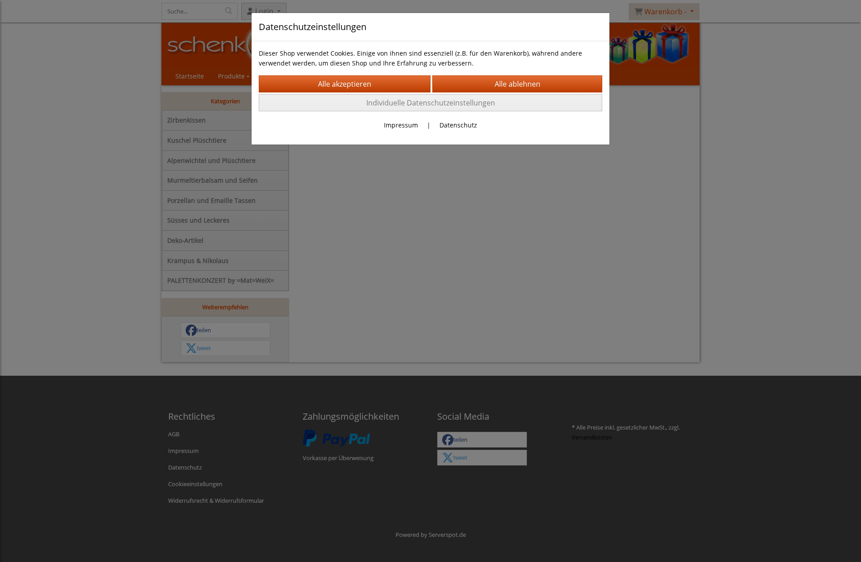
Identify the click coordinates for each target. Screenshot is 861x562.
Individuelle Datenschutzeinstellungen (430, 103)
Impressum (401, 125)
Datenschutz (458, 125)
